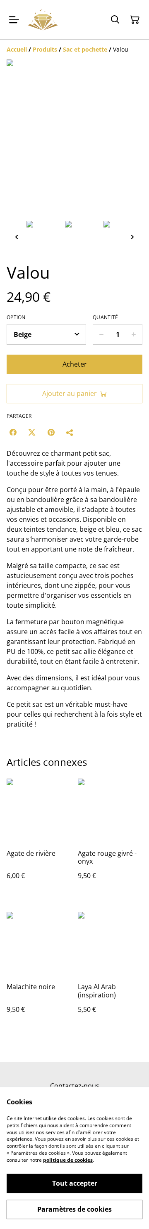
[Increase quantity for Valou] (133, 334)
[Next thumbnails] (132, 237)
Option (16, 317)
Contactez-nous (74, 1085)
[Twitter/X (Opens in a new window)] (32, 432)
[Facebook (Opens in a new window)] (13, 432)
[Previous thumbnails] (16, 237)
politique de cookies (68, 1159)
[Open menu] (14, 20)
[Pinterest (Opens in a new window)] (51, 432)
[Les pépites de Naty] (42, 19)
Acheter (74, 364)
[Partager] (70, 432)
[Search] (115, 20)
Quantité (105, 317)
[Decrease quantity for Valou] (101, 334)
